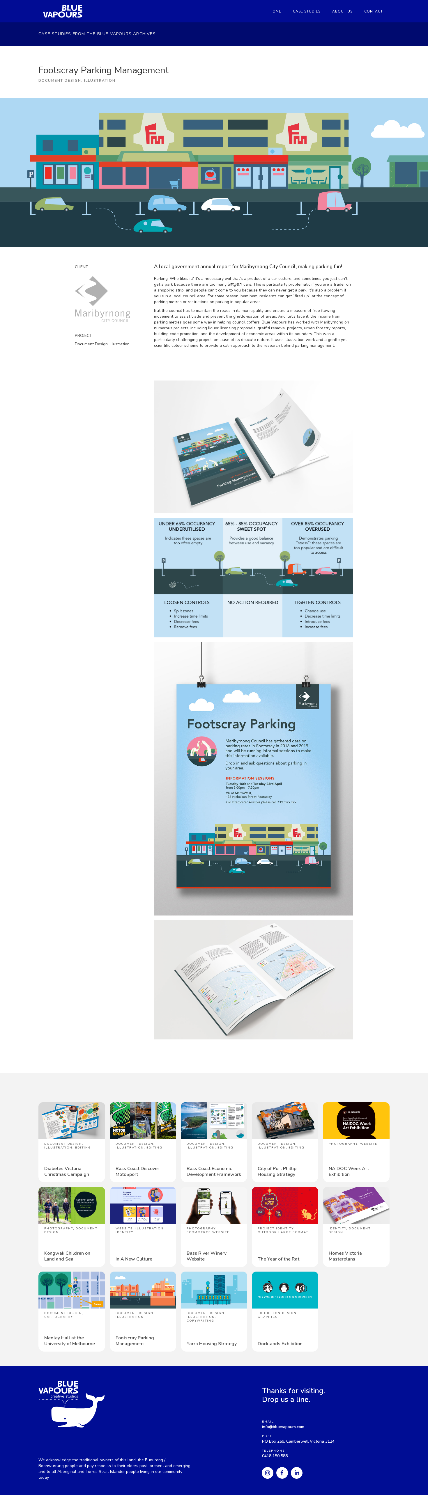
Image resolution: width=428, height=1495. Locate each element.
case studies (307, 11)
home (275, 11)
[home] (61, 11)
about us (342, 11)
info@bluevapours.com (283, 1427)
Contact (373, 11)
